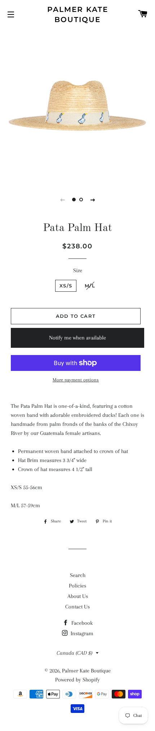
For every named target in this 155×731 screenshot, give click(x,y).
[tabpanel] (77, 105)
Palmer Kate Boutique (77, 14)
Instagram (81, 633)
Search (77, 575)
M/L (90, 285)
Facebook (81, 623)
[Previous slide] (62, 200)
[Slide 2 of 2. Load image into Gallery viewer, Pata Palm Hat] (81, 199)
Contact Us (77, 606)
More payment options (76, 379)
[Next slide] (93, 200)
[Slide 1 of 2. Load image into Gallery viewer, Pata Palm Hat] (74, 199)
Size (77, 270)
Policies (77, 585)
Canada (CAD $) (74, 653)
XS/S (65, 285)
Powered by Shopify (77, 679)
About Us (77, 596)
